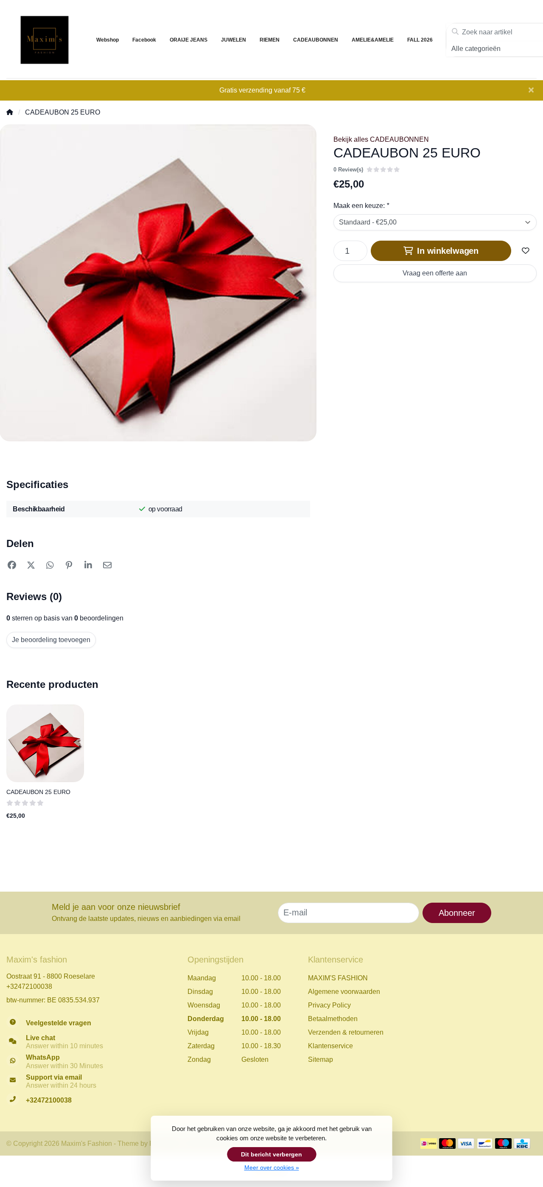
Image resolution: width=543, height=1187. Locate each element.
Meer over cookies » (271, 1167)
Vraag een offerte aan (435, 273)
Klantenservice (330, 1045)
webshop (107, 40)
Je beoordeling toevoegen (51, 639)
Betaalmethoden (333, 1018)
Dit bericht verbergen (271, 1154)
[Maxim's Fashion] (44, 40)
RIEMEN (270, 40)
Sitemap (320, 1059)
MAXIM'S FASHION (338, 978)
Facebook (144, 40)
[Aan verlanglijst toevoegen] (526, 251)
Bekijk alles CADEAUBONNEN (381, 139)
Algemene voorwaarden (344, 991)
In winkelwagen (447, 250)
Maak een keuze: (361, 205)
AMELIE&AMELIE (373, 40)
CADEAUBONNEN (315, 40)
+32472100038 (29, 986)
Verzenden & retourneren (345, 1032)
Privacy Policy (329, 1005)
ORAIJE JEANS (188, 40)
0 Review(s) (348, 169)
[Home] (9, 112)
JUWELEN (233, 40)
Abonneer (457, 913)
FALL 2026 (420, 40)
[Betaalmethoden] (428, 1143)
